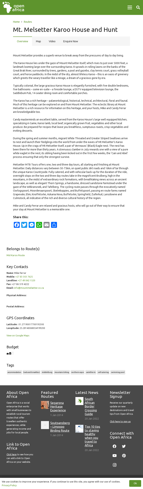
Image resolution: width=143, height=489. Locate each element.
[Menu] (129, 7)
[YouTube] (114, 455)
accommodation (14, 372)
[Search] (138, 7)
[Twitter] (123, 446)
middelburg (47, 372)
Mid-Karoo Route (16, 255)
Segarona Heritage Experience (58, 406)
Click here (12, 454)
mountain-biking (62, 372)
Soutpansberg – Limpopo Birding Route (60, 426)
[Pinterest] (123, 455)
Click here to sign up (120, 421)
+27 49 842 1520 (26, 280)
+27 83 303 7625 (24, 276)
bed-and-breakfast (31, 372)
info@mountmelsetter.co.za (29, 288)
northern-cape (77, 372)
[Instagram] (114, 465)
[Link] (13, 7)
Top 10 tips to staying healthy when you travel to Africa (92, 436)
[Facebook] (114, 446)
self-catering (103, 372)
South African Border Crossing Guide (91, 406)
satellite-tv (91, 372)
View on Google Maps (18, 335)
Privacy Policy (9, 485)
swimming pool (118, 372)
